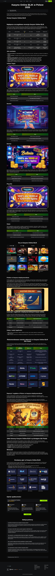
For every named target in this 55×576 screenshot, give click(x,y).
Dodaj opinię (43, 500)
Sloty (42, 245)
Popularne (11, 245)
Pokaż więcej (27, 514)
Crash (32, 245)
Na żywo (21, 245)
